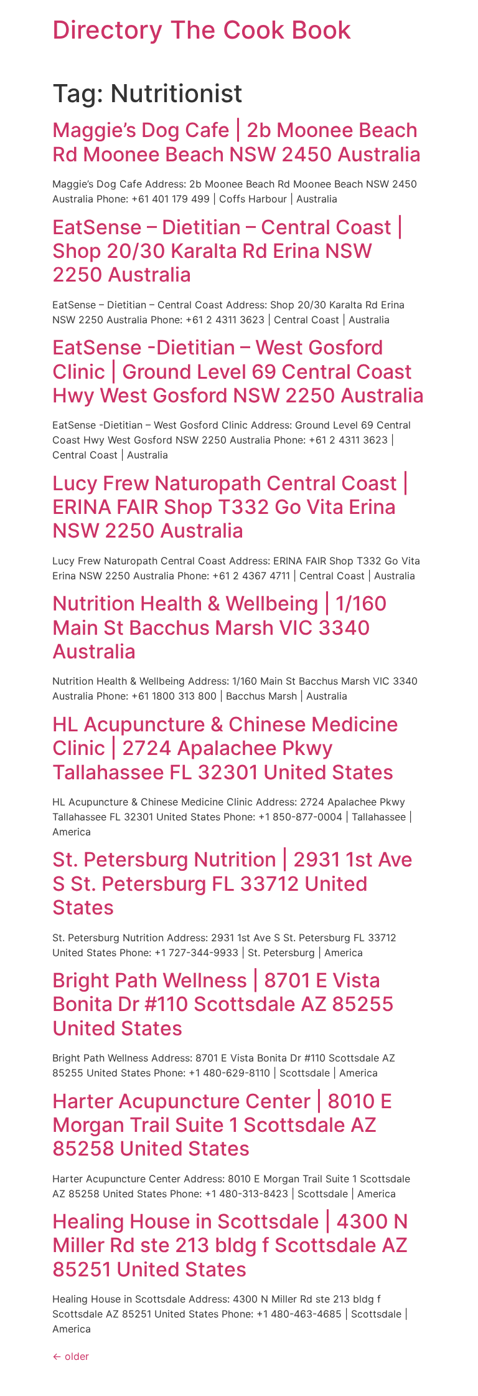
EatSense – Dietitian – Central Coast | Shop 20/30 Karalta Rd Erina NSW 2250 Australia (227, 251)
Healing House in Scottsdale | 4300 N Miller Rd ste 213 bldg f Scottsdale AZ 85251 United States (230, 1245)
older (70, 1356)
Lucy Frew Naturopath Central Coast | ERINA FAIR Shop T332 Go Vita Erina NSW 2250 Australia (230, 507)
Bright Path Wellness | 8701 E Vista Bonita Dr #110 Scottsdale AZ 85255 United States (223, 1004)
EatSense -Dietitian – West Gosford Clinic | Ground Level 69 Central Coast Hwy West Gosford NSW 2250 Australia (238, 371)
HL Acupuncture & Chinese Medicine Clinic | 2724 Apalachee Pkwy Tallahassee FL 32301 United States (225, 748)
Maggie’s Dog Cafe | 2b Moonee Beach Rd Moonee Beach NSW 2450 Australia (236, 142)
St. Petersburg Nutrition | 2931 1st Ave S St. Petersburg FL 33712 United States (232, 883)
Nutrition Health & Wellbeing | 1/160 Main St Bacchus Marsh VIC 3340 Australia (219, 627)
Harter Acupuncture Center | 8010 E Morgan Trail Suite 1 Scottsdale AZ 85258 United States (222, 1125)
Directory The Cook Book (201, 29)
